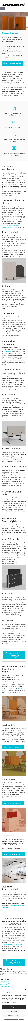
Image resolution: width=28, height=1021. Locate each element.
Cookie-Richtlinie (8, 1019)
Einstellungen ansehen (14, 1015)
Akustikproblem (13, 184)
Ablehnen (14, 1011)
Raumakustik (7, 351)
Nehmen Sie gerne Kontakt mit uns (12, 944)
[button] (25, 989)
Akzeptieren (14, 1007)
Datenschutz (15, 1019)
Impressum (21, 1019)
